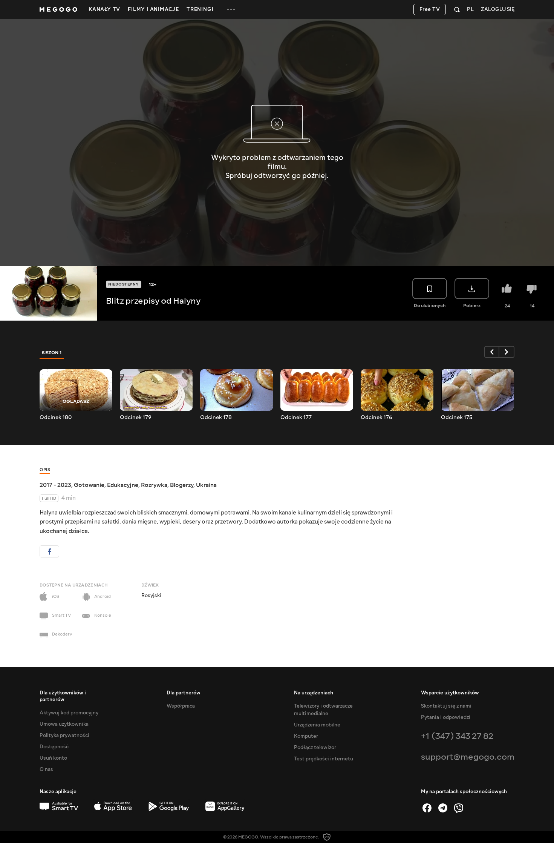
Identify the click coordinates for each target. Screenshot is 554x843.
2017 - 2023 (55, 485)
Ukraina (206, 485)
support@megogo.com (467, 757)
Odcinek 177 (296, 417)
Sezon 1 (52, 353)
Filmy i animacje (153, 9)
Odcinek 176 (376, 417)
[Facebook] (427, 808)
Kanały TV (104, 9)
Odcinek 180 (56, 417)
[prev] (491, 352)
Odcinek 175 (456, 417)
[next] (506, 352)
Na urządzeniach (313, 692)
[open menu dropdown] (231, 9)
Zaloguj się (497, 9)
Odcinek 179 (136, 417)
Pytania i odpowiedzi (445, 717)
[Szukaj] (456, 9)
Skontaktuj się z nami (446, 706)
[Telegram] (443, 808)
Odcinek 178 (216, 417)
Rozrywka (154, 485)
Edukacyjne (122, 485)
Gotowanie (89, 485)
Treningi (200, 9)
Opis (45, 470)
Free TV (429, 9)
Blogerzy (181, 485)
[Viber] (459, 808)
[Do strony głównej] (58, 9)
